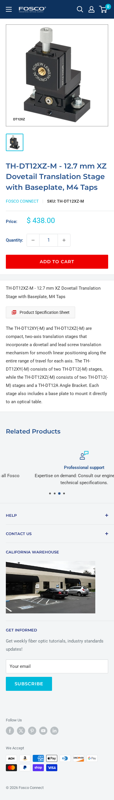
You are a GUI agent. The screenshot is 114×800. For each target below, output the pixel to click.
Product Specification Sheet (45, 312)
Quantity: (14, 240)
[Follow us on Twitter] (21, 731)
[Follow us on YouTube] (43, 731)
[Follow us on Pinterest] (32, 731)
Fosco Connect (22, 201)
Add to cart (57, 261)
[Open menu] (9, 9)
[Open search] (80, 9)
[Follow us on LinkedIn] (54, 731)
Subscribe (29, 683)
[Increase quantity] (64, 240)
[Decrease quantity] (33, 240)
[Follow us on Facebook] (10, 731)
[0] (103, 9)
